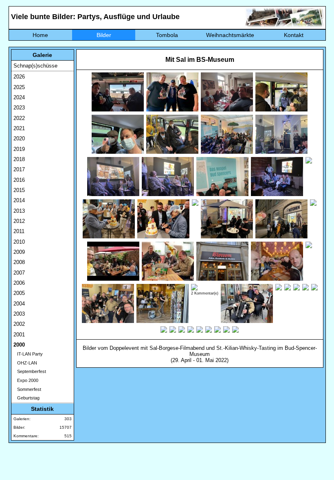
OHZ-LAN (25, 362)
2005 (19, 293)
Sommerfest (27, 389)
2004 (19, 304)
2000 (19, 345)
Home (40, 35)
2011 (18, 231)
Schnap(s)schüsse (35, 66)
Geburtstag (26, 397)
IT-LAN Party (28, 353)
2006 (19, 283)
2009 (19, 252)
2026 (19, 77)
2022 (19, 118)
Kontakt (293, 35)
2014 (19, 200)
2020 (19, 138)
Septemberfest (29, 371)
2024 (19, 97)
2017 (19, 169)
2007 (19, 273)
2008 (19, 262)
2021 (19, 128)
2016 (19, 180)
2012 (19, 221)
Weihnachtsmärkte (230, 35)
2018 (19, 159)
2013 (19, 211)
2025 (19, 87)
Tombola (167, 35)
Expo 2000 (25, 380)
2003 (19, 314)
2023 (19, 108)
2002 (19, 324)
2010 (19, 242)
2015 (19, 190)
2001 (19, 335)
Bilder (104, 35)
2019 (19, 149)
